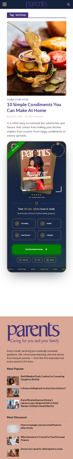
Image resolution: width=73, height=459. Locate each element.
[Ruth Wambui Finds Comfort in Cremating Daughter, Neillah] (13, 380)
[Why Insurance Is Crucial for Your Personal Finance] (13, 440)
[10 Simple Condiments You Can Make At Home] (36, 58)
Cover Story (14, 100)
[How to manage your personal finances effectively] (13, 428)
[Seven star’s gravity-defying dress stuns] (13, 452)
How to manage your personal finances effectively (41, 426)
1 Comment (29, 431)
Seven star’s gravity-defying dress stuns (42, 449)
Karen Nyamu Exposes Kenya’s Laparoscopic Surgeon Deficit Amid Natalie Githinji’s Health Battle (39, 403)
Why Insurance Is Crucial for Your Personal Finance (43, 438)
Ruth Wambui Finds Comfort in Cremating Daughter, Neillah (42, 378)
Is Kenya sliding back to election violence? (43, 388)
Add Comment (35, 116)
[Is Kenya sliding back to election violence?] (13, 392)
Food (25, 100)
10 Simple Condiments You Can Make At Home (34, 107)
